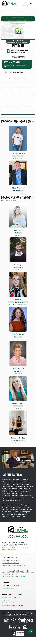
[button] (30, 3)
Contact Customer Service (10, 563)
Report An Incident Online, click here (13, 576)
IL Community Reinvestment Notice (13, 605)
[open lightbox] (18, 459)
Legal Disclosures (7, 600)
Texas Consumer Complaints (11, 603)
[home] (9, 3)
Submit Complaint (8, 588)
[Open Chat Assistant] (30, 631)
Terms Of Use (17, 597)
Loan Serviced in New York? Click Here (14, 565)
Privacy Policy (6, 597)
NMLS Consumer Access (9, 549)
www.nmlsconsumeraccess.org (12, 615)
